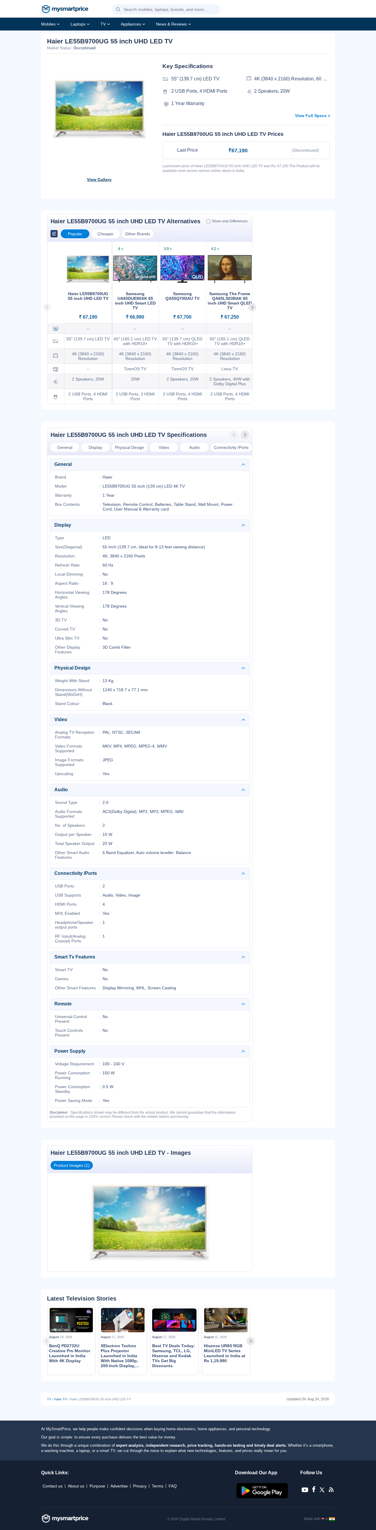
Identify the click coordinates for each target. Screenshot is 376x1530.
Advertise (119, 1486)
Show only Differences (230, 221)
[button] (118, 9)
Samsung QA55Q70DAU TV (182, 296)
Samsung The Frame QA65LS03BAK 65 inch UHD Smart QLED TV (230, 300)
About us (76, 1486)
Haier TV (60, 1399)
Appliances (131, 24)
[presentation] (234, 435)
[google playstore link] (263, 1497)
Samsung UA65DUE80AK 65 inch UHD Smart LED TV (135, 300)
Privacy (140, 1486)
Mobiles (48, 24)
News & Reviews (171, 24)
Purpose (97, 1486)
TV (103, 24)
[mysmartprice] (65, 9)
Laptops (77, 24)
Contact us (53, 1486)
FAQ (173, 1486)
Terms (157, 1486)
